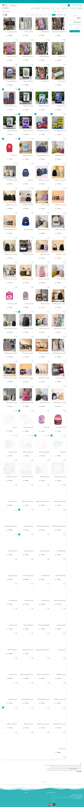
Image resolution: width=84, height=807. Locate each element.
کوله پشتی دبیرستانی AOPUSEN (27, 278)
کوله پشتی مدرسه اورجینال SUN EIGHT (10, 353)
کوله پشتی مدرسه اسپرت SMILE (28, 353)
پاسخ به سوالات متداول (45, 8)
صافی (75, 31)
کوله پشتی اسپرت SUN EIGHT (60, 229)
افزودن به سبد (19, 89)
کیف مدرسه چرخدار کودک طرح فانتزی (27, 699)
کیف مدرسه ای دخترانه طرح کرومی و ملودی (42, 649)
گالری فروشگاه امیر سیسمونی (35, 8)
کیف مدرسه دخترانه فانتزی (12, 699)
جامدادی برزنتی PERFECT (29, 31)
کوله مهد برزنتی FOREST (13, 550)
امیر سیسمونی (80, 8)
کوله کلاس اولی (62, 452)
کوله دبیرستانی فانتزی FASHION (11, 402)
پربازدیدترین (49, 14)
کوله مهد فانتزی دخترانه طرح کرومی (59, 600)
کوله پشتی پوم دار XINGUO (60, 278)
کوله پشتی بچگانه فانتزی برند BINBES (11, 229)
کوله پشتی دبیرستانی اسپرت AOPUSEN (10, 278)
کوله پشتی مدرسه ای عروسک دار (60, 377)
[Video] (51, 804)
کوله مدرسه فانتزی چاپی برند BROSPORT (58, 526)
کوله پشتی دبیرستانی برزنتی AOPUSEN (59, 303)
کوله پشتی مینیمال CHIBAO (44, 402)
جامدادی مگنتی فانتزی (45, 81)
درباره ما (58, 8)
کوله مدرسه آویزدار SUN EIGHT (28, 452)
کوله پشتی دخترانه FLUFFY (44, 303)
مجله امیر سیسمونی (65, 8)
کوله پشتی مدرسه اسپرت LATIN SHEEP (58, 353)
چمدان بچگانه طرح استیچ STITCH (11, 81)
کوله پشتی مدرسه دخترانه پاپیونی (43, 377)
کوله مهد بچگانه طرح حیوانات (44, 550)
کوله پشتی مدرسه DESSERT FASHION (10, 328)
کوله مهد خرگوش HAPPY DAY (60, 575)
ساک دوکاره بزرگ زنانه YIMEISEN (60, 155)
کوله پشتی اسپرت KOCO (45, 204)
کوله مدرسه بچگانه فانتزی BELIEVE (27, 476)
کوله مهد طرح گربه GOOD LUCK (28, 575)
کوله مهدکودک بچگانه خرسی (60, 625)
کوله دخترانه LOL (46, 427)
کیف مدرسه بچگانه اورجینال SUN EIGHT (26, 674)
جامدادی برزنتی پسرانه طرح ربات (12, 31)
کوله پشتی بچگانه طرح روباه (28, 229)
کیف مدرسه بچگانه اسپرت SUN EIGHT (43, 674)
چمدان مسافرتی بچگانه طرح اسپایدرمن (10, 105)
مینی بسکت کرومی (62, 748)
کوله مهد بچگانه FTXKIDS (61, 550)
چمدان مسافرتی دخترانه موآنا (12, 130)
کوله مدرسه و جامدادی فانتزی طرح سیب (10, 526)
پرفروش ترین (32, 14)
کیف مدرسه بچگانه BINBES (60, 674)
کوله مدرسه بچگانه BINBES (44, 476)
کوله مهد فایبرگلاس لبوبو (13, 600)
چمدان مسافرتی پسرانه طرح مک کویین (43, 130)
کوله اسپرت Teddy (14, 155)
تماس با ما (53, 8)
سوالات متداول (52, 798)
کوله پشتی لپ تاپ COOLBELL (28, 328)
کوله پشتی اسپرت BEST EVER (12, 180)
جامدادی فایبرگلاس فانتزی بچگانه (27, 56)
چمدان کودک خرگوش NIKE (61, 105)
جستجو (78, 17)
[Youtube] (49, 804)
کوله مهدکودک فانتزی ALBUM (28, 625)
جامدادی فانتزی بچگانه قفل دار (44, 56)
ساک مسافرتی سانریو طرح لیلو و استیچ (43, 155)
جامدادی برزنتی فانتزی (61, 56)
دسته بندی (72, 8)
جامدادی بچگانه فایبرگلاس (45, 31)
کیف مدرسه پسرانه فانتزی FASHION (43, 699)
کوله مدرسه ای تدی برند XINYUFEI (59, 476)
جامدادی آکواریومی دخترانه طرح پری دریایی (58, 31)
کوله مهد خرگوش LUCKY (45, 575)
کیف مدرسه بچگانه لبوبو (13, 674)
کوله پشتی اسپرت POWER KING (11, 204)
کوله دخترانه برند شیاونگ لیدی (28, 427)
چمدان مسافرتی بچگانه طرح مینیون (59, 130)
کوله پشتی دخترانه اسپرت (29, 303)
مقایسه (63, 36)
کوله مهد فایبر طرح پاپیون (29, 600)
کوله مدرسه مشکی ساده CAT (28, 526)
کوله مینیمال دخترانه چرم (13, 625)
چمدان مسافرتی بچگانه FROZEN (44, 105)
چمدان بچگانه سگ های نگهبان (28, 81)
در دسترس (27, 14)
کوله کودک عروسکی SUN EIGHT (44, 452)
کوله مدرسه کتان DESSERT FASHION (43, 526)
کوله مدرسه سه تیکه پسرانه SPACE (27, 501)
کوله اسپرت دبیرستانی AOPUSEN (59, 180)
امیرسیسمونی (63, 11)
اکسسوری (58, 11)
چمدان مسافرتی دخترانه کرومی (28, 130)
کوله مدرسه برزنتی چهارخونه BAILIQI (59, 501)
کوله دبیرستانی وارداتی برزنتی (60, 427)
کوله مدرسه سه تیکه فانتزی (12, 501)
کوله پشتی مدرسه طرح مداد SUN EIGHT (10, 377)
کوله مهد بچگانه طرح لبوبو (29, 550)
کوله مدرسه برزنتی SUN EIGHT (12, 476)
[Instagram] (54, 804)
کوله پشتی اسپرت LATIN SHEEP (27, 204)
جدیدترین (44, 14)
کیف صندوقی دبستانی (61, 649)
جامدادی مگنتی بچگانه (61, 81)
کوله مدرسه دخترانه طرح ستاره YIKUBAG (42, 501)
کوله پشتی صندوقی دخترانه (12, 303)
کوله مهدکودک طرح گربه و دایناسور (43, 625)
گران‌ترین (36, 14)
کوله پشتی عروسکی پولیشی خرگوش (59, 328)
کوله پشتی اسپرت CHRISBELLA (60, 204)
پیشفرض (53, 14)
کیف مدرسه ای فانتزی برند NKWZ (27, 649)
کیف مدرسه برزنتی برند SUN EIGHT (59, 699)
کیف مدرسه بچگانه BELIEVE (12, 649)
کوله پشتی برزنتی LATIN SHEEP (27, 254)
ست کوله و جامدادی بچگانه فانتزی (27, 155)
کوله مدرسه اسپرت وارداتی (12, 452)
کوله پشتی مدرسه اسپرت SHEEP (44, 353)
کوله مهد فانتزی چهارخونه (13, 575)
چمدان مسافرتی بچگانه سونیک (28, 105)
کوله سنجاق (15, 427)
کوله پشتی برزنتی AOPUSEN (60, 254)
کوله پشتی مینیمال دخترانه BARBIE (27, 402)
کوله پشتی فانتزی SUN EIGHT (44, 328)
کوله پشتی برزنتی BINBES (45, 254)
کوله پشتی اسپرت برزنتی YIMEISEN (43, 229)
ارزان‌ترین (40, 14)
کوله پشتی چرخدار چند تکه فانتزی (43, 278)
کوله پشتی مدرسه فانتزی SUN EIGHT (59, 402)
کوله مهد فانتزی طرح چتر (45, 600)
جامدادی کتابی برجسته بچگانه (12, 56)
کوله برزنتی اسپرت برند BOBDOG (44, 180)
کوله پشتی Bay (30, 180)
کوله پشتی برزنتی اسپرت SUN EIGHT (11, 254)
